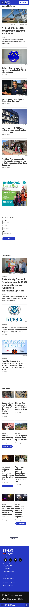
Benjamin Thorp (6, 103)
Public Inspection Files (8, 571)
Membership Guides (8, 585)
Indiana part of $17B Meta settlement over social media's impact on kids (14, 130)
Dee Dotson (4, 294)
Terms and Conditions (8, 578)
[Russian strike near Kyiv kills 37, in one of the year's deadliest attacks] (8, 394)
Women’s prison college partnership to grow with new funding (13, 30)
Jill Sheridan (5, 37)
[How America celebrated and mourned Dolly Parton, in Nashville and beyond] (8, 497)
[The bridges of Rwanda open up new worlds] (21, 426)
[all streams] (27, 605)
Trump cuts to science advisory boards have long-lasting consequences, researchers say (21, 474)
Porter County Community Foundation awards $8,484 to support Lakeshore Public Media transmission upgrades (14, 285)
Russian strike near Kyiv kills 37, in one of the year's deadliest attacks (7, 408)
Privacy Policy (6, 575)
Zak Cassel (4, 74)
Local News (4, 276)
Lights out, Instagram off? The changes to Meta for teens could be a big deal (8, 473)
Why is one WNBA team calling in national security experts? (20, 512)
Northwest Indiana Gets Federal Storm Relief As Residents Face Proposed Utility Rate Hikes (14, 330)
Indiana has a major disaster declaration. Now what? (13, 100)
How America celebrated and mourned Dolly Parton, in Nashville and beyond (8, 512)
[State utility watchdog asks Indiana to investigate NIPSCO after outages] (14, 56)
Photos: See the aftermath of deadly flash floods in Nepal (21, 406)
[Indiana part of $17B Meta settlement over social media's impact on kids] (14, 116)
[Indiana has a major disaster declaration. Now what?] (14, 87)
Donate (24, 2)
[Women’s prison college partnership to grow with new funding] (14, 16)
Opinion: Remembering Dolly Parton (7, 438)
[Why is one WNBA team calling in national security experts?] (21, 497)
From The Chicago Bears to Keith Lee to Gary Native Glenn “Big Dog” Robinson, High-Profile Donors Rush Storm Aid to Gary (14, 365)
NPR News (4, 401)
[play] (2, 605)
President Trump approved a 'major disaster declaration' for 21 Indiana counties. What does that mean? (14, 162)
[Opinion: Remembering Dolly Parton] (8, 426)
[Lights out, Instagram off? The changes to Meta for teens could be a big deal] (8, 458)
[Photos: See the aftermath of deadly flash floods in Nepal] (21, 394)
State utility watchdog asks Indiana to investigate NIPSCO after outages (14, 70)
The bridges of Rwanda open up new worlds (21, 438)
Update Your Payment (9, 582)
